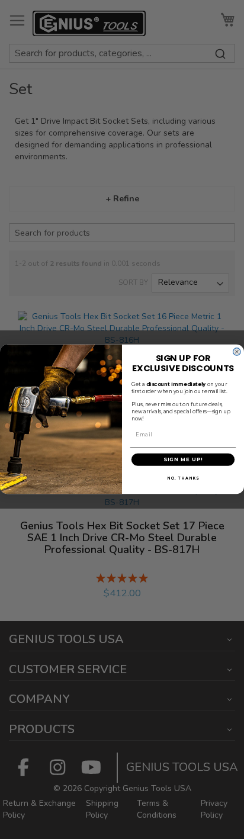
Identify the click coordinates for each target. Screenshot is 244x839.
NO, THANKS (183, 478)
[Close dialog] (237, 352)
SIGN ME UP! (183, 459)
